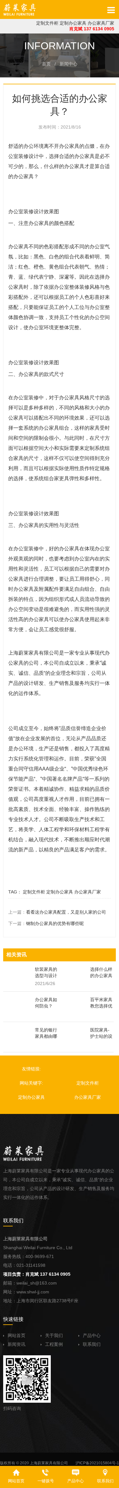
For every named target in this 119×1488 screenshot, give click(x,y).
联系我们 (92, 1344)
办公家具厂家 (101, 23)
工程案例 (54, 1344)
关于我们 (54, 1335)
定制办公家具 (73, 23)
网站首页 (16, 1335)
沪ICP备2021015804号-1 (97, 1463)
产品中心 (92, 1335)
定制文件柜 (47, 23)
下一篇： (46, 923)
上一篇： (57, 912)
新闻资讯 (16, 1344)
